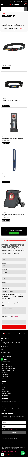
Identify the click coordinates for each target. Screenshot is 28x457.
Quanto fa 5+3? (5, 319)
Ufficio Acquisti (13, 303)
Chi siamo (4, 383)
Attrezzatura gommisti (7, 366)
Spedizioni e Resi (5, 391)
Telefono (4, 282)
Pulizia (3, 378)
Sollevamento (5, 372)
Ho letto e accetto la (11, 316)
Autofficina (20, 296)
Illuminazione (5, 374)
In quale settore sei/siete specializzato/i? (12, 294)
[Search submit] (25, 9)
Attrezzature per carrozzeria (8, 368)
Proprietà (5, 303)
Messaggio (4, 305)
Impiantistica (5, 376)
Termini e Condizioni (6, 393)
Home (3, 13)
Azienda (4, 263)
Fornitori (4, 385)
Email (3, 275)
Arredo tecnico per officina (8, 370)
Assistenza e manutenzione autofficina (10, 405)
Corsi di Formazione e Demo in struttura (11, 408)
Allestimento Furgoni (6, 406)
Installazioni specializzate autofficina (10, 403)
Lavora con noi (5, 395)
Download (4, 410)
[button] (2, 4)
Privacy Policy (15, 316)
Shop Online (4, 364)
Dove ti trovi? (5, 288)
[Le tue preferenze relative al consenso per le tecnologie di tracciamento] (2, 454)
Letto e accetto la (10, 429)
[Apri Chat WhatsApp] (23, 453)
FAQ (3, 389)
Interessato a (5, 269)
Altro (9, 298)
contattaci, (20, 28)
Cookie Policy (5, 451)
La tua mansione (6, 301)
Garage (4, 298)
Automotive (5, 296)
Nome (3, 256)
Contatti (3, 387)
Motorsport (13, 296)
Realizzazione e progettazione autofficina (11, 401)
